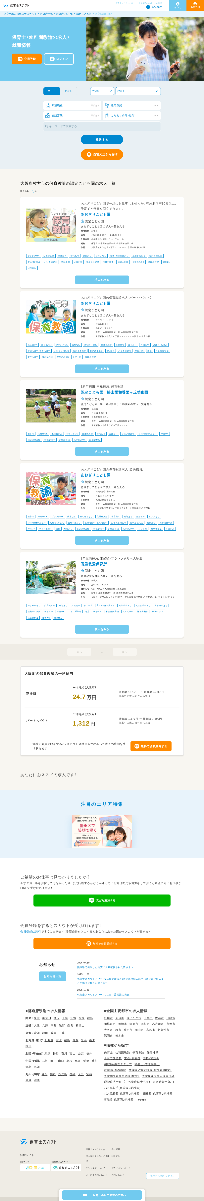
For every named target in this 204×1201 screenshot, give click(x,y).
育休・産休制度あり (119, 256)
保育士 (108, 1052)
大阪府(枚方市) (64, 13)
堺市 (118, 1029)
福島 (67, 1040)
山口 (61, 1060)
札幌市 (108, 1018)
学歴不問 (65, 262)
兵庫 (45, 1025)
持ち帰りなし (90, 345)
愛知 (37, 1032)
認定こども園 (84, 13)
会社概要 (116, 1149)
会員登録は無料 (30, 931)
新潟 (47, 1053)
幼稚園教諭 (122, 1052)
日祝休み (32, 268)
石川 (64, 1053)
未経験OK (32, 345)
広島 (45, 1060)
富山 (73, 1053)
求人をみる (102, 279)
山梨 (81, 1053)
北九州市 (163, 1029)
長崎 (73, 1074)
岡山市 (139, 1029)
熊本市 (119, 1035)
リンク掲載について (95, 1168)
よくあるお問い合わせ (96, 1175)
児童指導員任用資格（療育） (121, 1076)
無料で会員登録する (154, 746)
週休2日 (167, 262)
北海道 (48, 1040)
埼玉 (57, 1018)
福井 (89, 1053)
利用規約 (116, 1156)
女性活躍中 (108, 262)
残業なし (76, 345)
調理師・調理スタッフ (118, 1064)
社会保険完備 (92, 262)
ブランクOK (34, 256)
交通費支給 (48, 256)
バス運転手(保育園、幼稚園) (122, 1087)
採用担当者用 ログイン (162, 1176)
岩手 (84, 1040)
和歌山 (80, 1025)
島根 (70, 1060)
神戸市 (128, 1029)
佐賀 (28, 1080)
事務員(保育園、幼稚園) (119, 1099)
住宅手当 (88, 605)
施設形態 (75, 115)
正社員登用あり (61, 351)
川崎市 (170, 1018)
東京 (37, 1018)
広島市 (150, 1029)
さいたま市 (134, 1018)
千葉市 (148, 1018)
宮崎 (89, 1074)
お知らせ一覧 (52, 976)
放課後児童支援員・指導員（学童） (150, 1070)
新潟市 (122, 1023)
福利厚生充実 (155, 256)
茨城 (73, 1018)
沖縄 (37, 1080)
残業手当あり (138, 256)
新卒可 (31, 434)
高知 (37, 1066)
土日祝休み (46, 345)
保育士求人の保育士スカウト (20, 13)
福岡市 (108, 1035)
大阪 (37, 1025)
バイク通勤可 (50, 262)
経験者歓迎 (153, 262)
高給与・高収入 (160, 345)
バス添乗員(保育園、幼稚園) (122, 1093)
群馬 (90, 1018)
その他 (141, 1099)
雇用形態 (135, 105)
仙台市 (119, 1018)
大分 (81, 1074)
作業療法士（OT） (139, 1081)
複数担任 (151, 523)
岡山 (53, 1060)
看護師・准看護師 (115, 1070)
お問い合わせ (118, 1175)
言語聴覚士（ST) (163, 1081)
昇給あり (87, 256)
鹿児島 (62, 1074)
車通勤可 (62, 256)
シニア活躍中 (128, 434)
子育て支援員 (113, 1058)
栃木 (82, 1018)
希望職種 (75, 105)
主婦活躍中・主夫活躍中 (39, 351)
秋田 (28, 1046)
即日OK (110, 351)
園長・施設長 (151, 1058)
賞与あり (75, 256)
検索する (102, 139)
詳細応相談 (123, 262)
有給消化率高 (34, 262)
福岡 (45, 1074)
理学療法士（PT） (115, 1081)
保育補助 (153, 1052)
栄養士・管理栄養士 (147, 1064)
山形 (92, 1040)
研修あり (78, 262)
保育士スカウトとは (124, 3)
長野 (56, 1053)
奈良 (70, 1025)
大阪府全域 (46, 13)
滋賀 (62, 1025)
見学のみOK (138, 262)
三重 (62, 1032)
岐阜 (54, 1032)
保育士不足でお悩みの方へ (109, 1195)
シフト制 (77, 357)
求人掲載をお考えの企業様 (150, 3)
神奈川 (46, 1018)
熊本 (53, 1074)
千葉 (65, 1018)
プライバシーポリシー (122, 1168)
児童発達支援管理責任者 (158, 1076)
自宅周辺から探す (105, 154)
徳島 (28, 1066)
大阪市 (108, 1029)
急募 (149, 351)
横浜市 (159, 1018)
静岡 (45, 1032)
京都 (54, 1025)
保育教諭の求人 (104, 13)
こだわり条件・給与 (135, 115)
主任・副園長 (132, 1058)
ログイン (62, 58)
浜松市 (145, 1023)
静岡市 (133, 1023)
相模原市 (110, 1023)
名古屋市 (158, 1023)
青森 (75, 1040)
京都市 (170, 1023)
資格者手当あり (143, 605)
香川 (95, 1060)
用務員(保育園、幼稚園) (158, 1093)
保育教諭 (138, 1052)
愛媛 (86, 1060)
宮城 (59, 1040)
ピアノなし (101, 256)
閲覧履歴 (157, 6)
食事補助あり (161, 605)
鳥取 (78, 1060)
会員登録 (30, 58)
